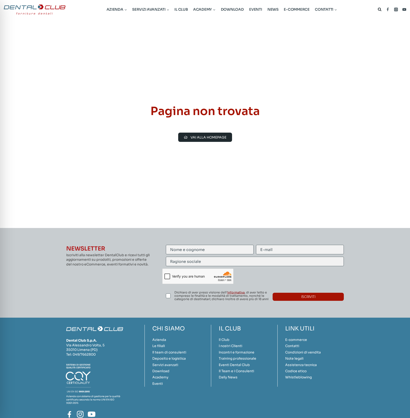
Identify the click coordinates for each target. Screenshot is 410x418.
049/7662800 (84, 354)
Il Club (181, 9)
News (273, 9)
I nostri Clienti (230, 346)
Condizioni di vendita (303, 352)
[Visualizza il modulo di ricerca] (379, 9)
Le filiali (158, 346)
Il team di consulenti (169, 352)
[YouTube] (404, 9)
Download (232, 9)
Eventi (255, 9)
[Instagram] (396, 9)
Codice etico (296, 371)
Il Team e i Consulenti (236, 371)
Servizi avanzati (165, 365)
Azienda (159, 340)
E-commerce (296, 9)
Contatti (292, 346)
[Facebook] (387, 9)
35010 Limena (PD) (82, 350)
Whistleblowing (298, 377)
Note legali (294, 358)
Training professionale (237, 358)
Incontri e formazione (236, 352)
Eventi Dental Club (234, 365)
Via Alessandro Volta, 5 (85, 345)
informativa (236, 292)
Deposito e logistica (169, 358)
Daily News (228, 377)
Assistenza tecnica (301, 365)
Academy (160, 377)
